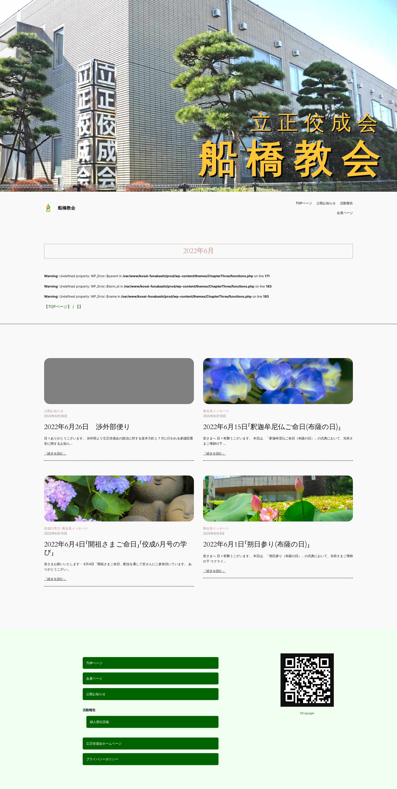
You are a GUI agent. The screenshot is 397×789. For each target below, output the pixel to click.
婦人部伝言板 (99, 722)
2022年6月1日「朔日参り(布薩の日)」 (256, 545)
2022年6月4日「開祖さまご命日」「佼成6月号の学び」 (115, 549)
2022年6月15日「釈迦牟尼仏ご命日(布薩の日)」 (272, 427)
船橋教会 (66, 208)
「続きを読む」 (55, 453)
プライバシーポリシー (102, 759)
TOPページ (58, 306)
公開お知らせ (53, 411)
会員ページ (94, 678)
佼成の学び (52, 528)
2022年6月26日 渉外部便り (87, 427)
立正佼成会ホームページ (104, 743)
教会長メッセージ (216, 411)
